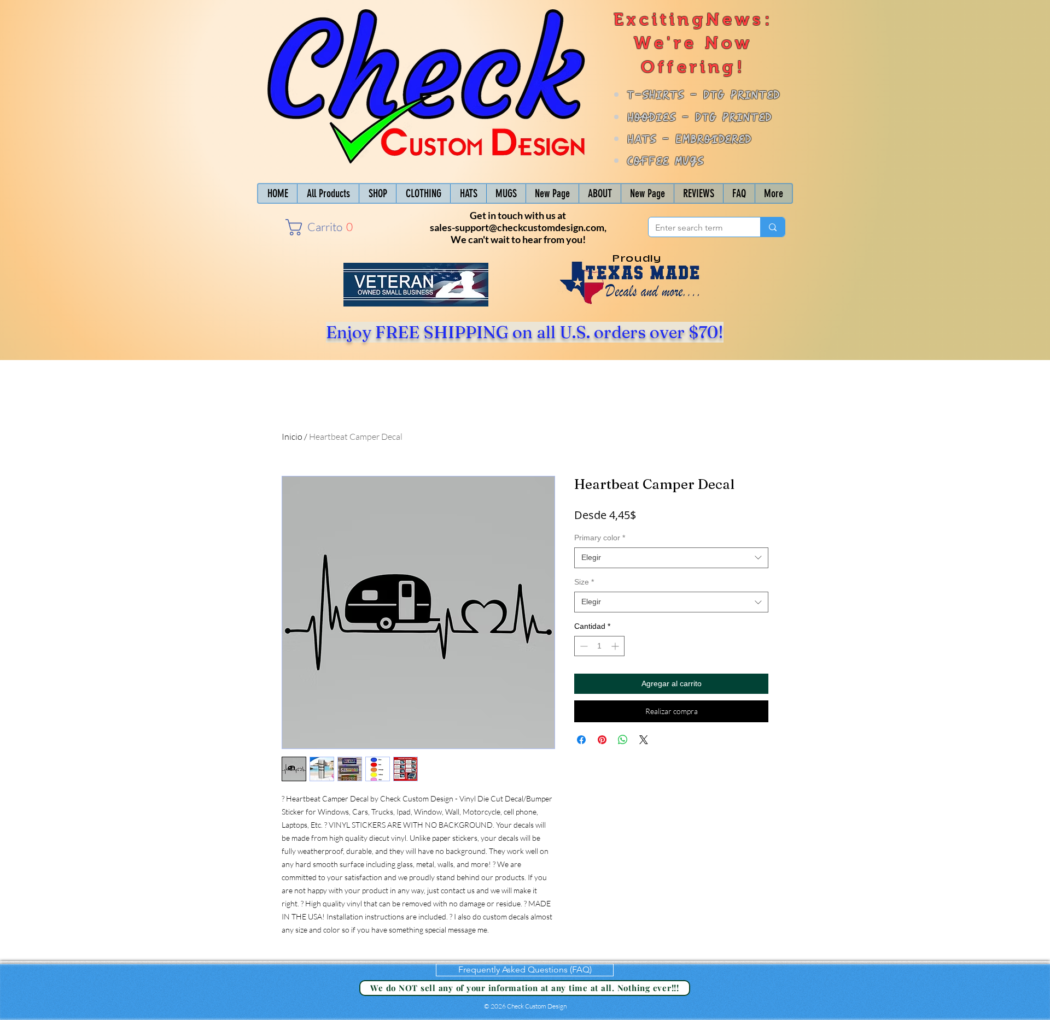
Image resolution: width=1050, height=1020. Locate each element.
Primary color (599, 537)
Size (584, 581)
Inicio (292, 436)
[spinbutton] (599, 646)
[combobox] (671, 557)
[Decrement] (583, 646)
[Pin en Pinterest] (602, 739)
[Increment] (616, 646)
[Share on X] (643, 739)
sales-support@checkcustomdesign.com (517, 227)
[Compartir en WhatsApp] (622, 739)
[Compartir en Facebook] (581, 739)
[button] (316, 227)
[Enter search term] (772, 227)
